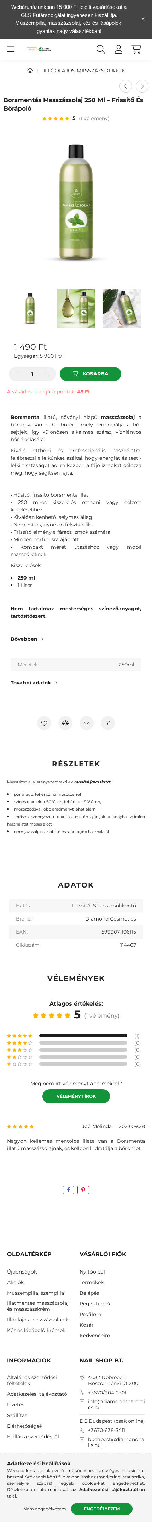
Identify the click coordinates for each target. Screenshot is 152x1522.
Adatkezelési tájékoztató (37, 1394)
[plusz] (49, 374)
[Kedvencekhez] (44, 723)
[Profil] (118, 49)
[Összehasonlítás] (65, 723)
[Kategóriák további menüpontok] (11, 49)
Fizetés (15, 1405)
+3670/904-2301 (107, 1393)
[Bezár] (143, 19)
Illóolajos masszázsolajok (84, 70)
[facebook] (68, 1190)
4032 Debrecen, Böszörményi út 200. (113, 1381)
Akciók (15, 1283)
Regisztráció (95, 1304)
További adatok (31, 682)
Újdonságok (22, 1272)
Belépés (89, 1293)
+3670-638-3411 (106, 1430)
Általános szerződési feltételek (32, 1381)
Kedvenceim (95, 1336)
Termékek (92, 1283)
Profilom (90, 1314)
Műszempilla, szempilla (35, 1293)
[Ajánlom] (87, 723)
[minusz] (16, 374)
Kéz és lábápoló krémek (36, 1330)
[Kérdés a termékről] (108, 723)
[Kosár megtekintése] (136, 49)
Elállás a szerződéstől (33, 1437)
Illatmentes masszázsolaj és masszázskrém (38, 1306)
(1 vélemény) (94, 118)
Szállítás (17, 1415)
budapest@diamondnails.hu (116, 1443)
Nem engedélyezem (44, 1508)
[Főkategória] (30, 70)
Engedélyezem (102, 1508)
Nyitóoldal (92, 1272)
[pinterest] (83, 1190)
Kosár (87, 1325)
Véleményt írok (76, 1096)
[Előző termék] (125, 86)
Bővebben (24, 639)
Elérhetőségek (24, 1426)
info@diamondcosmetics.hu (116, 1405)
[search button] (101, 49)
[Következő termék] (142, 86)
